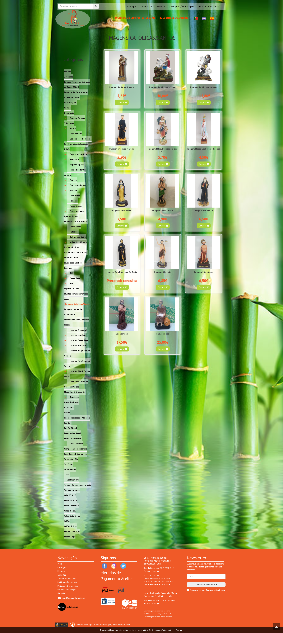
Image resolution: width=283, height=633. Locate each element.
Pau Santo (69, 407)
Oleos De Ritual (71, 402)
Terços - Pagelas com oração (77, 484)
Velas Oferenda (71, 505)
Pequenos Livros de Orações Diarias (76, 384)
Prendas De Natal (72, 433)
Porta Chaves (76, 205)
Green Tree (75, 278)
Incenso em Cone (78, 335)
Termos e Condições (66, 578)
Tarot (67, 474)
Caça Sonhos (76, 133)
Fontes (73, 180)
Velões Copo (69, 536)
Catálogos (130, 6)
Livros (67, 376)
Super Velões (70, 469)
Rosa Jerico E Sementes (75, 453)
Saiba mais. (167, 630)
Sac (71, 283)
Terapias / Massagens (183, 6)
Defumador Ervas (72, 247)
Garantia (61, 593)
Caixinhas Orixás (72, 97)
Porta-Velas (75, 226)
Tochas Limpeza (72, 490)
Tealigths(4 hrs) (71, 479)
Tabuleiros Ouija (78, 236)
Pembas (67, 422)
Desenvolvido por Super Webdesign (93, 624)
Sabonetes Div (71, 459)
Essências (69, 267)
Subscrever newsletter (205, 584)
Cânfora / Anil (70, 102)
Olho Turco (75, 195)
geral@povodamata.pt (73, 597)
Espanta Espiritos (78, 154)
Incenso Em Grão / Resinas (76, 319)
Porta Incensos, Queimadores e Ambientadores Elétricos (76, 216)
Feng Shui (74, 159)
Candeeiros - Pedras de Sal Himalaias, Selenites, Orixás (78, 143)
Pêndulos (74, 200)
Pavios (67, 412)
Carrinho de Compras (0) (130, 17)
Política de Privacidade (67, 582)
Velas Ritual (69, 510)
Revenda (161, 6)
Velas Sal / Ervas (72, 515)
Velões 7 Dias (70, 526)
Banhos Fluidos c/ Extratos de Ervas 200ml (77, 84)
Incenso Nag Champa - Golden (77, 353)
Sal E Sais (68, 464)
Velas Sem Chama (78, 242)
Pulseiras (74, 231)
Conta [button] (152, 17)
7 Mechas (68, 76)
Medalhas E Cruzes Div (75, 391)
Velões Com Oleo (72, 531)
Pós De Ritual (70, 428)
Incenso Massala (78, 345)
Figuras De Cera (71, 288)
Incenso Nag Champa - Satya (77, 363)
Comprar (121, 102)
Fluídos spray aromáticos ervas (76, 296)
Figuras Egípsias (77, 164)
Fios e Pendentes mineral (75, 172)
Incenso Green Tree (79, 340)
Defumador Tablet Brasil (76, 252)
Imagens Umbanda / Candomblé (73, 312)
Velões (67, 521)
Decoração (69, 112)
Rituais (67, 71)
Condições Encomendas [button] (175, 17)
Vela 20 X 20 (70, 495)
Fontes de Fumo (77, 185)
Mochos (73, 190)
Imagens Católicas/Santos (78, 304)
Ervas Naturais (71, 257)
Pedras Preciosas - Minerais (77, 417)
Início (59, 563)
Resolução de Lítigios (66, 589)
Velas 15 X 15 (70, 500)
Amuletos (74, 397)
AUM (72, 273)
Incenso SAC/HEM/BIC (80, 371)
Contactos (146, 6)
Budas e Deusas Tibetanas (74, 120)
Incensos (68, 324)
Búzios (73, 128)
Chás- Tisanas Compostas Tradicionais (75, 446)
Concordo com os (197, 590)
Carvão (67, 107)
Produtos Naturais (209, 6)
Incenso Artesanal (78, 329)
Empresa (61, 571)
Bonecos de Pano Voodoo (76, 92)
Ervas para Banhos (73, 262)
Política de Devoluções (67, 586)
